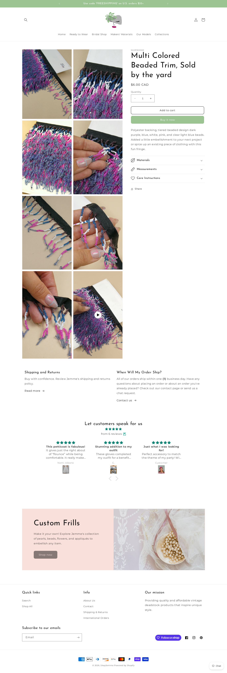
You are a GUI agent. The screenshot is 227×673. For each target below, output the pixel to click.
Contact (88, 606)
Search (26, 600)
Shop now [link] (45, 554)
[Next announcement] (167, 3)
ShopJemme (107, 665)
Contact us (124, 400)
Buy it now (167, 119)
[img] (113, 429)
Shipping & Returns (95, 612)
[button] (25, 20)
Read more (32, 390)
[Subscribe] (78, 637)
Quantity (136, 92)
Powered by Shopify (124, 665)
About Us (89, 600)
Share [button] (138, 188)
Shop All (27, 606)
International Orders (96, 617)
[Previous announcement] (59, 3)
